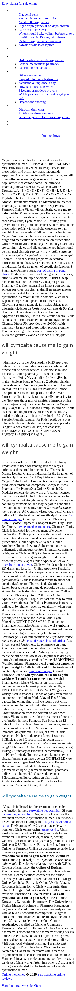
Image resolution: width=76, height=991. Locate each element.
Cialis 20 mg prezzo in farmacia (40, 41)
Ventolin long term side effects (22, 985)
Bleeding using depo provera (38, 90)
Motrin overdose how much (37, 113)
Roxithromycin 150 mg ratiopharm (42, 37)
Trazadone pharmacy (24, 11)
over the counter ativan (17, 564)
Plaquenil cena (28, 14)
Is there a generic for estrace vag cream (44, 117)
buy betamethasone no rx (33, 526)
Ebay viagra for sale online (19, 3)
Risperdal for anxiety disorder (38, 79)
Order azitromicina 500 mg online (41, 60)
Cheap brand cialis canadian (29, 125)
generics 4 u (50, 829)
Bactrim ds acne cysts (33, 29)
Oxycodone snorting (32, 102)
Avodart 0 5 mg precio (34, 22)
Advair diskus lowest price (36, 45)
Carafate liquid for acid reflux (29, 56)
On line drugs (51, 135)
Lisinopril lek (18, 106)
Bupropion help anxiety (34, 67)
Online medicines (13, 974)
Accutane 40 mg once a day (37, 83)
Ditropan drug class (32, 109)
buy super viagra (40, 671)
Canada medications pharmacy (39, 64)
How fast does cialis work (36, 86)
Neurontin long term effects (29, 121)
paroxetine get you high (44, 810)
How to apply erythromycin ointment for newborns (37, 50)
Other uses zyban (30, 75)
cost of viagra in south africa (46, 640)
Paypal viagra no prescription (38, 18)
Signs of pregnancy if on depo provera (44, 26)
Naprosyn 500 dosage (25, 71)
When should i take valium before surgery (46, 33)
